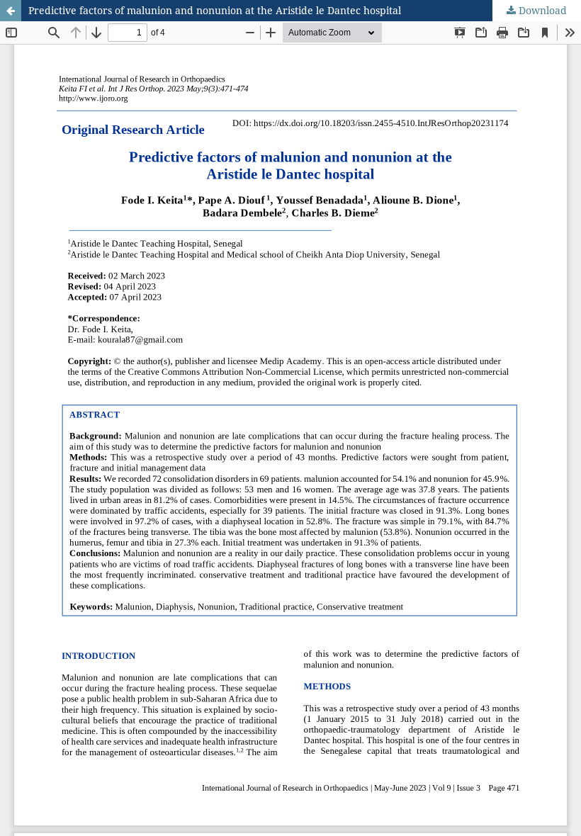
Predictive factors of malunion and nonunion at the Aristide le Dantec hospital (214, 10)
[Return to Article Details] (10, 10)
